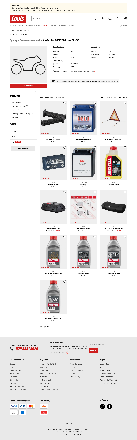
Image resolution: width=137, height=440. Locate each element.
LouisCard (13, 383)
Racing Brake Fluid (83, 273)
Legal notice (104, 364)
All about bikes (45, 383)
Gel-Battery (83, 184)
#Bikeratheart (44, 377)
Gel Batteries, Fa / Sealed (83, 139)
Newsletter (13, 377)
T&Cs (102, 367)
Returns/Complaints (17, 386)
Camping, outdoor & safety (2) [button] (22, 114)
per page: (58, 97)
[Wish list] (118, 18)
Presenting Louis (76, 364)
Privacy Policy (105, 370)
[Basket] (125, 18)
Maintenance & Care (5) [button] (19, 106)
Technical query (15, 370)
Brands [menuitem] (53, 26)
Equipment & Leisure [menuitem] (33, 26)
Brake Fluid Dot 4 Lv (114, 273)
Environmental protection (109, 383)
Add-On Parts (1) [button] (17, 117)
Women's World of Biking (48, 364)
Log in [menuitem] (125, 26)
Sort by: (109, 97)
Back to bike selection (19, 34)
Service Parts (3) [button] (17, 102)
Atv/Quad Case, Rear (53, 228)
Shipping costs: (58, 431)
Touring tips (44, 367)
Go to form (115, 81)
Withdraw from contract (18, 390)
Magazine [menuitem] (62, 26)
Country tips (44, 370)
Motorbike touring (46, 380)
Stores (72, 367)
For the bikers (44, 386)
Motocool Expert (114, 184)
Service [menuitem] (71, 26)
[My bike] (110, 18)
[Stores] (102, 18)
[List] (102, 97)
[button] (94, 18)
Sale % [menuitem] (45, 26)
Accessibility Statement (108, 380)
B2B (11, 367)
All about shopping (76, 370)
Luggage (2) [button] (15, 110)
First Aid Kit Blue (53, 184)
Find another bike (27, 91)
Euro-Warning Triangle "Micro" (114, 139)
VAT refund (74, 374)
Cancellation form (106, 377)
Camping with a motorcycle (49, 390)
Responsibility (75, 377)
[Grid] (98, 97)
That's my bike (28, 86)
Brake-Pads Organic (83, 228)
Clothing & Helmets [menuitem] (16, 26)
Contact (12, 364)
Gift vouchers (14, 380)
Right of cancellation (107, 374)
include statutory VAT (59, 429)
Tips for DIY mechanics (48, 374)
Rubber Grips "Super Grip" (53, 139)
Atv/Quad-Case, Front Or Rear (113, 228)
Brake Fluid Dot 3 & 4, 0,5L (53, 318)
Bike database (15, 374)
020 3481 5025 (26, 349)
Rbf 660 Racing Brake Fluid (53, 273)
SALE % (18, 142)
